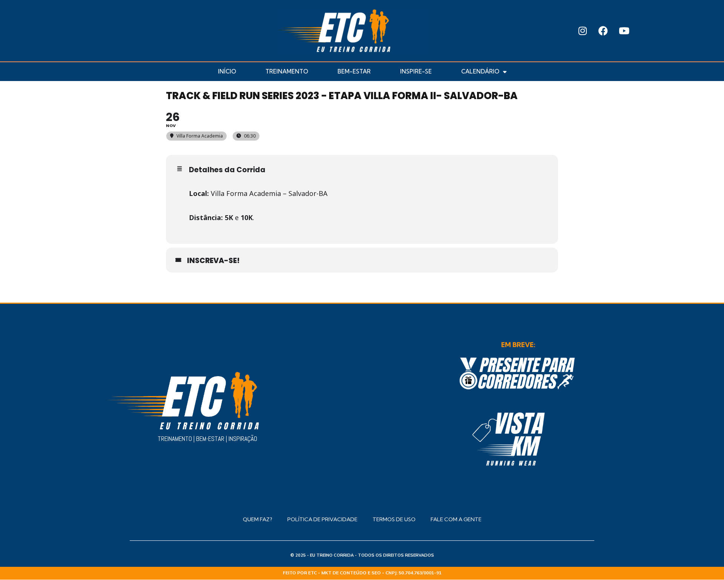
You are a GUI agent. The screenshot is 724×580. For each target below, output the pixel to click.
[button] (686, 31)
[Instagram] (582, 30)
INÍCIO (227, 71)
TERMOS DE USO (394, 519)
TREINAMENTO (286, 71)
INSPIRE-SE (416, 71)
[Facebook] (603, 30)
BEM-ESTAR (354, 71)
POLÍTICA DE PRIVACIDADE (322, 519)
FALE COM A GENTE (456, 519)
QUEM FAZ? (257, 519)
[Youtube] (624, 30)
